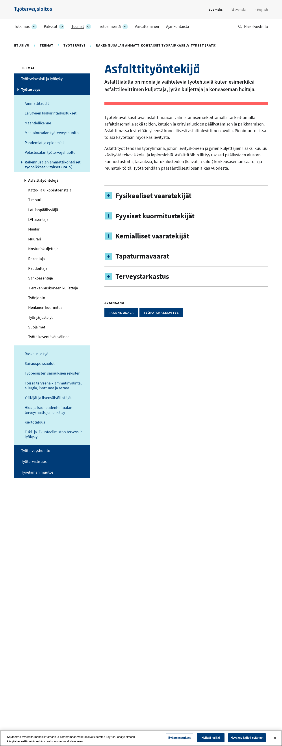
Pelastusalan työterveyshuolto (50, 152)
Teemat (77, 26)
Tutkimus (22, 26)
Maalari (34, 229)
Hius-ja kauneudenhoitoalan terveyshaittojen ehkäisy (48, 410)
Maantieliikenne (38, 123)
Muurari (34, 239)
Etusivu (22, 45)
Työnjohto (36, 297)
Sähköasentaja (40, 278)
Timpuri (34, 199)
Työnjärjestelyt (40, 317)
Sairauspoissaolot (40, 363)
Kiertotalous (35, 422)
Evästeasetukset (179, 737)
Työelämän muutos (37, 472)
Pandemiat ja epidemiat (44, 142)
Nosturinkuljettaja (43, 248)
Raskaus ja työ (36, 353)
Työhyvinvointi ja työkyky (42, 78)
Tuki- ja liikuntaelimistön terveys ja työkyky (53, 434)
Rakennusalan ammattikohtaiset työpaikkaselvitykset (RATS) (156, 45)
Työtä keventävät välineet (49, 336)
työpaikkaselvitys (161, 312)
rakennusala (121, 312)
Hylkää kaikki (211, 737)
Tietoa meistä (109, 26)
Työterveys (74, 45)
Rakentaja (36, 258)
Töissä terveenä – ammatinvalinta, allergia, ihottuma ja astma (53, 385)
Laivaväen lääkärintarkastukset (50, 113)
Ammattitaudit (37, 103)
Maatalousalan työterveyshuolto (52, 132)
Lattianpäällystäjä (43, 209)
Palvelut (50, 26)
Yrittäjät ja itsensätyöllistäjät (48, 397)
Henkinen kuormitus (45, 307)
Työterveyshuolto (35, 450)
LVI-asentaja (38, 219)
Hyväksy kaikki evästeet (247, 737)
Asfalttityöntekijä (43, 180)
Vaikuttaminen (147, 26)
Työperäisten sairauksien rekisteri (52, 373)
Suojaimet (36, 327)
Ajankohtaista (177, 26)
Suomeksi (216, 9)
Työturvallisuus (34, 461)
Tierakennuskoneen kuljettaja (53, 288)
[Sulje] (275, 738)
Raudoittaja (37, 268)
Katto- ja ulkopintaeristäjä (49, 190)
